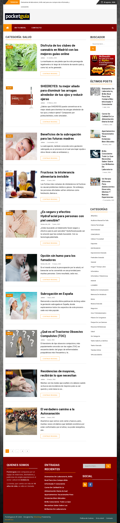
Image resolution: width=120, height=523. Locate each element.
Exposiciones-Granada (98, 253)
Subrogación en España (57, 293)
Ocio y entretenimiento (98, 313)
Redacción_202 (45, 224)
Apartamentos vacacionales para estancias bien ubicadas (108, 136)
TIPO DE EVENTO (96, 355)
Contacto (109, 518)
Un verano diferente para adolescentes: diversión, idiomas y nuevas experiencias (108, 188)
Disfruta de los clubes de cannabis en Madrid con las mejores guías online (59, 50)
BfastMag (37, 517)
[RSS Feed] (85, 484)
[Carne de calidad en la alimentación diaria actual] (95, 117)
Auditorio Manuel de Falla (100, 220)
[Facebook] (90, 484)
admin (43, 58)
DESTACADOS (96, 248)
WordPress (9, 519)
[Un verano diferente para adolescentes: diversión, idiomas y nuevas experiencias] (95, 182)
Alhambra (94, 216)
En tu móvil (100, 518)
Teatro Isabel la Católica (99, 341)
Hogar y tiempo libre (98, 267)
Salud (9, 47)
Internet (93, 281)
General (93, 262)
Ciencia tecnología (97, 225)
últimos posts (101, 81)
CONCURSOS (95, 234)
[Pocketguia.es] (7, 27)
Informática (95, 271)
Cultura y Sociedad (97, 239)
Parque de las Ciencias (99, 322)
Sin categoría (95, 336)
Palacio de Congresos (98, 318)
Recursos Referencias (98, 327)
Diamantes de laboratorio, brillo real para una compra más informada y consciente (108, 96)
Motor (93, 299)
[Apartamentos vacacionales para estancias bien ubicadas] (95, 134)
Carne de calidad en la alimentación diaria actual (108, 118)
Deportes (94, 243)
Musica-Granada (96, 304)
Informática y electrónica (99, 276)
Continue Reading (50, 73)
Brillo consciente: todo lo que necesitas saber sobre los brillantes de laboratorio (108, 160)
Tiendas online (96, 350)
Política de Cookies (87, 518)
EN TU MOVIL (20, 28)
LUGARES (94, 285)
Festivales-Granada (97, 257)
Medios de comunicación (100, 290)
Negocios (94, 308)
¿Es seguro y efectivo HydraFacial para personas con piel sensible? (62, 216)
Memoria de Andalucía (98, 294)
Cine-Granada (95, 230)
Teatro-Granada (96, 345)
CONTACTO (36, 28)
